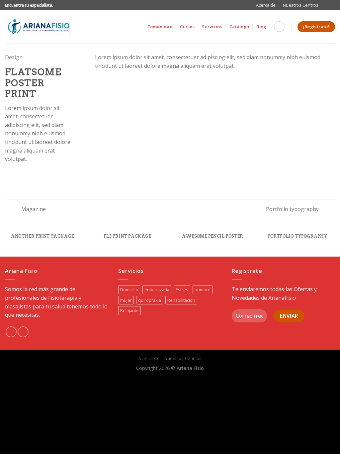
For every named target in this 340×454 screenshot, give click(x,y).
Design (14, 57)
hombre (203, 289)
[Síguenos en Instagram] (332, 5)
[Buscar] (279, 26)
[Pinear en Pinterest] (33, 175)
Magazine (33, 209)
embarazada (156, 289)
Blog (261, 27)
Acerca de (266, 5)
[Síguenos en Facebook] (325, 5)
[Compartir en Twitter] (17, 175)
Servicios (212, 27)
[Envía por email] (25, 175)
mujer (126, 300)
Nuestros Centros (300, 5)
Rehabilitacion (181, 300)
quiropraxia (149, 300)
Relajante (129, 310)
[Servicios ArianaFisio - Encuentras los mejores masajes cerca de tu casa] (38, 27)
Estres (182, 289)
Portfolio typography (293, 209)
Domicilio (129, 289)
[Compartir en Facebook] (9, 175)
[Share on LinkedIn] (41, 175)
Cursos (187, 27)
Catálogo (239, 27)
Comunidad (160, 27)
